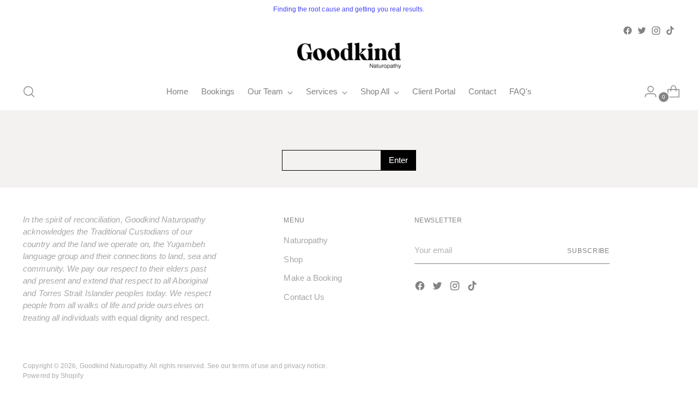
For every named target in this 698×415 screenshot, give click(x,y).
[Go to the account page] (646, 92)
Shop (293, 259)
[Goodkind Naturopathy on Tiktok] (670, 30)
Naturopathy (306, 240)
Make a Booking (313, 277)
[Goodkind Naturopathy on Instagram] (656, 30)
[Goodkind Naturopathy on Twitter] (642, 30)
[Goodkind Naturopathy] (349, 56)
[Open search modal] (29, 92)
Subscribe (588, 250)
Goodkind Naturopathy (113, 365)
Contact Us (304, 297)
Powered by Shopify (53, 375)
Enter (398, 160)
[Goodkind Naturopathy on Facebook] (628, 30)
